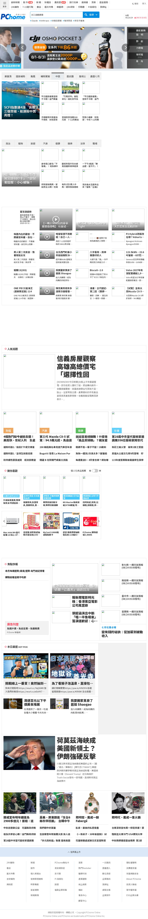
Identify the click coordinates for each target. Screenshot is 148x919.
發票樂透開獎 (37, 878)
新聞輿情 (35, 895)
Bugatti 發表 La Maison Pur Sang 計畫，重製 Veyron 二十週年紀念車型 (55, 453)
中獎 (58, 76)
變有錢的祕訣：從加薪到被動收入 (122, 634)
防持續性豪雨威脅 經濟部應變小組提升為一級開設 (19, 460)
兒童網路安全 (132, 873)
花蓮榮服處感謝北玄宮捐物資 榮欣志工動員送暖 (91, 840)
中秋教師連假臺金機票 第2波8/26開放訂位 (127, 840)
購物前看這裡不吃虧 (15, 577)
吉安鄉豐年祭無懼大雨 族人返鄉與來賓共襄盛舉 (55, 834)
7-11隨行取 (27, 6)
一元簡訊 (106, 862)
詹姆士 (82, 76)
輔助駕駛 (45, 76)
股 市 (25, 2)
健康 (58, 143)
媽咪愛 (10, 884)
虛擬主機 (106, 889)
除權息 (48, 2)
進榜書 (85, 2)
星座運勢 (103, 2)
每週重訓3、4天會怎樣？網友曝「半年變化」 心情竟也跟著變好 (92, 460)
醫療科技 (82, 873)
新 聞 (38, 2)
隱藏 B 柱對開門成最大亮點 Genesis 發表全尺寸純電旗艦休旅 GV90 (56, 460)
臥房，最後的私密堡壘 (87, 827)
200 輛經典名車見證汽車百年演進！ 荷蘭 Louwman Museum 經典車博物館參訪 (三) (56, 447)
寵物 (20, 143)
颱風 (33, 76)
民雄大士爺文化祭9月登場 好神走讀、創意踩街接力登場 (127, 453)
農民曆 (57, 2)
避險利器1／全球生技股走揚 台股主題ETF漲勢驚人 (19, 453)
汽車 (45, 143)
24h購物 (15, 6)
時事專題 (35, 884)
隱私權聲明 (131, 862)
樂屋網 (60, 6)
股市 (33, 868)
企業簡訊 (106, 878)
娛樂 (70, 143)
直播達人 (106, 868)
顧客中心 (82, 900)
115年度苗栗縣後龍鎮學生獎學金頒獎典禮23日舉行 (128, 460)
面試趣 (70, 76)
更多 (5, 6)
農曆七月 (95, 76)
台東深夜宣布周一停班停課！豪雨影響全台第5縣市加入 (128, 827)
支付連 (58, 873)
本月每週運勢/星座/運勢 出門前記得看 (25, 570)
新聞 (33, 862)
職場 (95, 143)
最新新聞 (15, 2)
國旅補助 (20, 76)
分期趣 (81, 6)
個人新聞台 (36, 873)
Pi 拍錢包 (59, 878)
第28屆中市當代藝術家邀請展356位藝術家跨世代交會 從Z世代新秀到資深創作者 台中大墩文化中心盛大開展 (19, 840)
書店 (39, 6)
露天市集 (49, 6)
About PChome (133, 878)
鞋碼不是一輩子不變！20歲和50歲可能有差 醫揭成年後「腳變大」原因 (92, 447)
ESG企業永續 (132, 895)
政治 (8, 143)
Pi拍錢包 (92, 6)
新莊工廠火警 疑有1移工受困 (127, 447)
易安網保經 (60, 868)
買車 (93, 2)
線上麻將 (82, 884)
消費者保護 (131, 868)
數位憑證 (106, 873)
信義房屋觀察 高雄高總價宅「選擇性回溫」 (77, 366)
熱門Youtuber (84, 868)
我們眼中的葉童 (48, 827)
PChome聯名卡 (62, 862)
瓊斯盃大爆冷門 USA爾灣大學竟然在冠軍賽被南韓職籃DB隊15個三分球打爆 (127, 834)
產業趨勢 (82, 878)
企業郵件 (106, 895)
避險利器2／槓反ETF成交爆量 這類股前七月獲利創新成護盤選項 (19, 447)
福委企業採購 (61, 889)
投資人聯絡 (131, 884)
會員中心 (82, 895)
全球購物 (11, 878)
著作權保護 (131, 889)
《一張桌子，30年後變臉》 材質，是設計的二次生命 (91, 834)
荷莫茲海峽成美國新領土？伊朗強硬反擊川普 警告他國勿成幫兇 (76, 748)
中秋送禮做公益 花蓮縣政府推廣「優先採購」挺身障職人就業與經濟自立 (19, 827)
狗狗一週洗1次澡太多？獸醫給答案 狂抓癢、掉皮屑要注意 (91, 453)
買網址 (103, 6)
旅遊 (33, 143)
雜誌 (80, 889)
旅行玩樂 (73, 2)
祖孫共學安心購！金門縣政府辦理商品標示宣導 (19, 834)
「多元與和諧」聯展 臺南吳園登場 (55, 840)
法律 (82, 143)
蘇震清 (8, 76)
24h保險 (71, 6)
